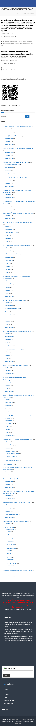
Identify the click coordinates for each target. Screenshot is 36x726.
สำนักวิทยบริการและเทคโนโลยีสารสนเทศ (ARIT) (17, 503)
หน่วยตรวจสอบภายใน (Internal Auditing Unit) (17, 571)
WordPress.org (8, 703)
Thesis (5, 42)
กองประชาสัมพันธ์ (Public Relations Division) (17, 178)
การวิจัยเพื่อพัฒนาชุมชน (12, 460)
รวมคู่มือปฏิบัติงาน (8, 464)
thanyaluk (14, 34)
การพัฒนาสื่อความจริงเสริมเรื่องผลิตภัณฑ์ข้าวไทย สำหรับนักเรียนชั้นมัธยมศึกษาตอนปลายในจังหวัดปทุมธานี (18, 624)
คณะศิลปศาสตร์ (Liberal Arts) (12, 350)
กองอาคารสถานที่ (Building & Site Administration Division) (19, 202)
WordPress (18, 723)
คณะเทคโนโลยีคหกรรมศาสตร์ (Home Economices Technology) (18, 396)
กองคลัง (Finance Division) (11, 136)
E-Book (7, 505)
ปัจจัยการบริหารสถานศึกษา (20, 70)
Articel (7, 442)
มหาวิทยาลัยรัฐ (9, 529)
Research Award (10, 451)
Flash (19, 721)
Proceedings (9, 260)
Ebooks (7, 312)
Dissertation (9, 229)
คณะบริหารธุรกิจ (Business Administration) (16, 246)
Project (7, 235)
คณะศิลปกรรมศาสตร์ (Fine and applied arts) (17, 331)
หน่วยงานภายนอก (8, 527)
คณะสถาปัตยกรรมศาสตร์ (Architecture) (15, 365)
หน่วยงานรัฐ (8, 557)
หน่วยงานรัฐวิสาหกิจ (11, 563)
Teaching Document (11, 514)
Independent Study (11, 232)
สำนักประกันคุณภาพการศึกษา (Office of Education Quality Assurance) (18, 492)
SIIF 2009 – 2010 (12, 456)
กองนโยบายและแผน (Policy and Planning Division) (19, 148)
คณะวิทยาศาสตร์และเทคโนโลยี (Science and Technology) (17, 277)
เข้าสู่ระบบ (6, 695)
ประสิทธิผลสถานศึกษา (8, 44)
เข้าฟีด (5, 698)
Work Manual (9, 132)
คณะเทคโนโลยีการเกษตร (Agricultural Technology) (15, 378)
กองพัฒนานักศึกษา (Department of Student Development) (17, 191)
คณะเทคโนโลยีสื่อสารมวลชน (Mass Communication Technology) (19, 417)
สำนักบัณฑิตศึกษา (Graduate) (12, 479)
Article (7, 226)
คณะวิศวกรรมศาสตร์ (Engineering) (14, 300)
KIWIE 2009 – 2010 (13, 453)
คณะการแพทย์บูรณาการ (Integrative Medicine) (18, 213)
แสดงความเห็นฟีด (9, 700)
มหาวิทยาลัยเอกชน (10, 548)
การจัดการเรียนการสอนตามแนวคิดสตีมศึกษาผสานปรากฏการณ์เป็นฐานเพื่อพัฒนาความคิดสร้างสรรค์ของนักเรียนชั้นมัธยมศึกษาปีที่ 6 (18, 631)
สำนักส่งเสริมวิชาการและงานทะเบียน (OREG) (16, 521)
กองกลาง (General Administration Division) (17, 127)
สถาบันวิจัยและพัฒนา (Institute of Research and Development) (18, 468)
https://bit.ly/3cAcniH (14, 106)
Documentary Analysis (12, 164)
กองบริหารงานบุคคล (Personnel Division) (16, 162)
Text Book (8, 269)
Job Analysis (9, 138)
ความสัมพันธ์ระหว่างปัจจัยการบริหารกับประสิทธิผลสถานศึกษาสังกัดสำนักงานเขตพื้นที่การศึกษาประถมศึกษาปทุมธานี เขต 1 (17, 54)
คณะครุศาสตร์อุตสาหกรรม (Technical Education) (19, 42)
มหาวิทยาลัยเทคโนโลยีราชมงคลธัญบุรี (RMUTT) (17, 440)
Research (8, 129)
